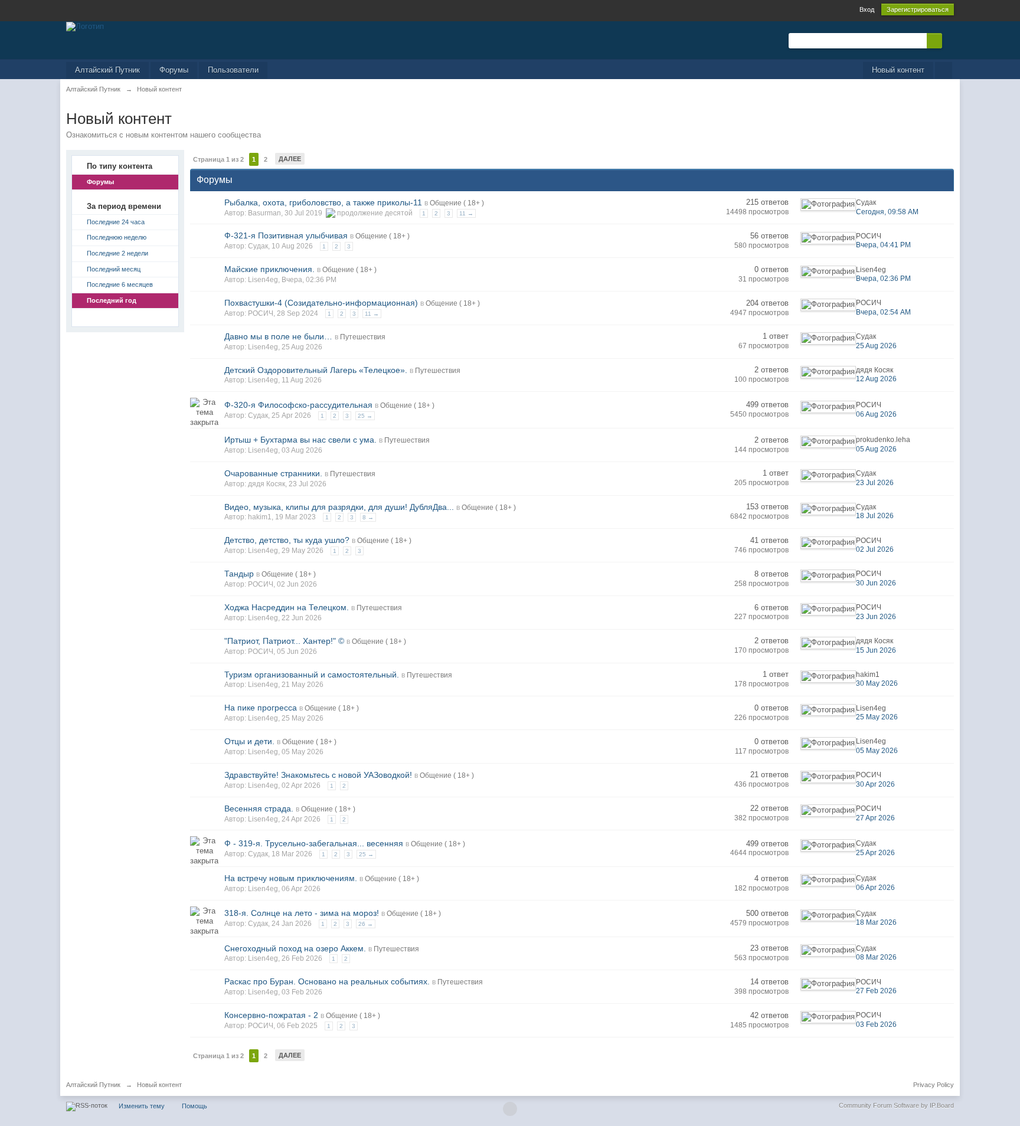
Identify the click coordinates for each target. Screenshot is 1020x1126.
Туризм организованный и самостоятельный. (311, 674)
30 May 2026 (877, 683)
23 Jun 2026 (876, 617)
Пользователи (233, 70)
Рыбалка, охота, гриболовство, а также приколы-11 (323, 202)
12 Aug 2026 (876, 379)
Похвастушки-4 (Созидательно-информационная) (321, 302)
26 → (365, 924)
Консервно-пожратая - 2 (271, 1015)
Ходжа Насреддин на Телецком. (286, 607)
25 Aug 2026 (876, 346)
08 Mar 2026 (876, 957)
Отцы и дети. (249, 741)
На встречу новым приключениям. (290, 878)
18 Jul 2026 (875, 516)
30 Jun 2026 (876, 583)
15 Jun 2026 (876, 650)
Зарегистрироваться (918, 9)
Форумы (173, 70)
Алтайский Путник (107, 70)
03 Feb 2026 (876, 1024)
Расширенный (949, 40)
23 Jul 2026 (875, 483)
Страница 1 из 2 (218, 159)
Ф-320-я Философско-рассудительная (298, 405)
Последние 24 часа (116, 221)
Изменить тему (142, 1105)
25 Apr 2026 (875, 853)
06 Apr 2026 (875, 887)
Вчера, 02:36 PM (883, 278)
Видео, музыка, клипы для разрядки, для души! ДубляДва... (339, 507)
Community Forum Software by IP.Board (896, 1105)
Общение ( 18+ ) (457, 203)
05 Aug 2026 (876, 449)
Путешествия (362, 337)
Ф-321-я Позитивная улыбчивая (286, 235)
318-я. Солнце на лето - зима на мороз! (301, 913)
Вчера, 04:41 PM (883, 245)
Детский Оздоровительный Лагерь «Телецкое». (315, 370)
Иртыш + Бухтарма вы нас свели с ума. (300, 439)
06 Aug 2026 (876, 414)
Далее (290, 158)
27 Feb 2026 (876, 991)
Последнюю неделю (116, 237)
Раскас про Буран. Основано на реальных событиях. (327, 981)
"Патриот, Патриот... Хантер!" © (284, 641)
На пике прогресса (260, 707)
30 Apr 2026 (875, 784)
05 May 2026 (877, 751)
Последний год (111, 300)
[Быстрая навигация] (943, 70)
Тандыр (239, 573)
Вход (866, 9)
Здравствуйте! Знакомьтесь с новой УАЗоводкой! (318, 775)
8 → (368, 517)
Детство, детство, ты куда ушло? (286, 540)
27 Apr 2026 (875, 818)
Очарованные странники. (273, 473)
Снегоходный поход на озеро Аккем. (295, 948)
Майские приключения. (269, 269)
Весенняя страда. (258, 808)
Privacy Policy (933, 1084)
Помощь (194, 1105)
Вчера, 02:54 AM (883, 312)
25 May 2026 (877, 717)
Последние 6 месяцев (120, 284)
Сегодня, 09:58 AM (887, 212)
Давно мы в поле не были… (278, 336)
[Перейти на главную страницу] (85, 25)
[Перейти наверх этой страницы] (510, 1109)
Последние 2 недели (117, 253)
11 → (466, 213)
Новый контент (898, 70)
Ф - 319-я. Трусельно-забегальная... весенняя (313, 843)
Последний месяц (113, 269)
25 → (365, 416)
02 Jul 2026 (875, 549)
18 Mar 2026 (876, 922)
